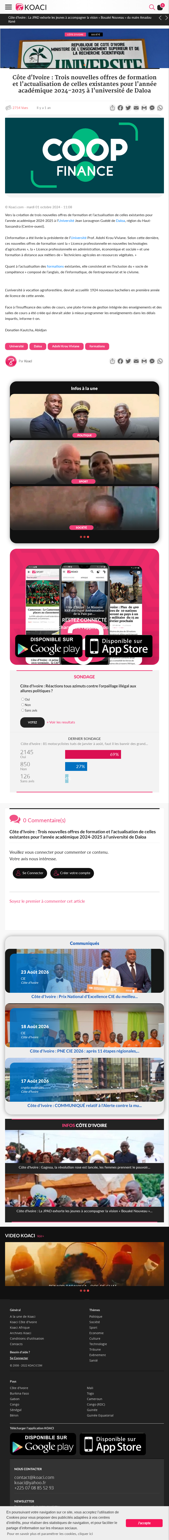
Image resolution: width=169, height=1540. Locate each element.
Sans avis (31, 710)
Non (28, 705)
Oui (27, 699)
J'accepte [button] (144, 1523)
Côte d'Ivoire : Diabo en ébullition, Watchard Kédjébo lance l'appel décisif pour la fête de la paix (73, 17)
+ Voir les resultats (61, 722)
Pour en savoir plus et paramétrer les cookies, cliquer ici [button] (50, 1533)
